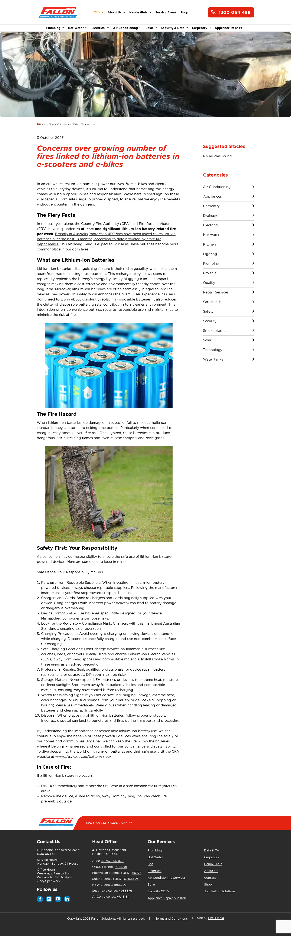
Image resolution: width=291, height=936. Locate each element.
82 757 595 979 (112, 861)
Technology (212, 350)
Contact (210, 877)
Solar (149, 28)
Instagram (49, 899)
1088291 (121, 866)
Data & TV (211, 850)
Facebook (40, 899)
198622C (120, 884)
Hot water (211, 235)
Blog (51, 124)
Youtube (58, 899)
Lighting (210, 254)
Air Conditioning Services (167, 877)
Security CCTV (158, 891)
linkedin (67, 899)
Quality (209, 283)
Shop (184, 12)
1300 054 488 (235, 12)
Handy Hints (138, 12)
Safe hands (212, 302)
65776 (136, 872)
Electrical (98, 28)
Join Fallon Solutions (219, 891)
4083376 (125, 890)
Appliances (212, 196)
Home (42, 124)
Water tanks (213, 359)
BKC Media (216, 918)
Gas (150, 864)
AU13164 (123, 896)
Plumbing (53, 28)
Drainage (210, 216)
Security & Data (172, 28)
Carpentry (199, 28)
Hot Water (76, 28)
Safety (208, 311)
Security (209, 321)
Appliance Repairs (228, 28)
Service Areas (165, 12)
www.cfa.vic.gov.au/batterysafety (83, 757)
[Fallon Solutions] (57, 12)
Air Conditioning (125, 28)
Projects (209, 273)
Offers (98, 12)
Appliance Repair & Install (167, 898)
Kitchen (209, 244)
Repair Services (216, 292)
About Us (115, 12)
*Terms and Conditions (171, 918)
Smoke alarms (214, 331)
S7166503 (131, 878)
